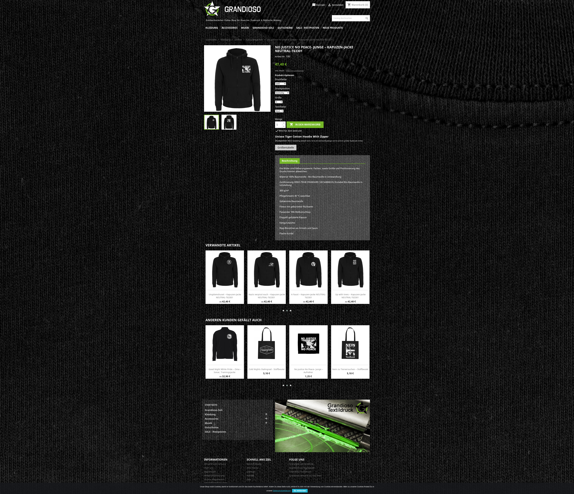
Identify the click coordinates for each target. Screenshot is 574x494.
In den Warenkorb (305, 124)
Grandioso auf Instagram (302, 467)
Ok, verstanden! (300, 491)
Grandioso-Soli (263, 27)
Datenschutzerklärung (282, 491)
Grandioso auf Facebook (301, 463)
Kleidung (212, 27)
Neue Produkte (333, 27)
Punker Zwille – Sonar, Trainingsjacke (266, 369)
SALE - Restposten (307, 27)
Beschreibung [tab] (289, 160)
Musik (245, 27)
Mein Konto (252, 467)
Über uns (208, 467)
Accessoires (230, 27)
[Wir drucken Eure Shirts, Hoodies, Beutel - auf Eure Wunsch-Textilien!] (322, 425)
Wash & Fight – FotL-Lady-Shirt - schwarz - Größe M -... (350, 371)
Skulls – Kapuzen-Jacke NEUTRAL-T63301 (266, 296)
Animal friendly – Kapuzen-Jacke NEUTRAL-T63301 (350, 296)
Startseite (211, 404)
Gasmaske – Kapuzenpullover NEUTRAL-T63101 (308, 371)
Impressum (210, 471)
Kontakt (318, 5)
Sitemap (251, 471)
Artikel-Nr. (280, 56)
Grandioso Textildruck (300, 471)
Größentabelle (286, 147)
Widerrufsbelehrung (214, 475)
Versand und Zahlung (215, 463)
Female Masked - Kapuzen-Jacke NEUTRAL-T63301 (309, 296)
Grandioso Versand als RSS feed (305, 475)
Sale (249, 479)
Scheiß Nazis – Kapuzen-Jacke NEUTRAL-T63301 (225, 296)
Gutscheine (285, 27)
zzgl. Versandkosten (295, 70)
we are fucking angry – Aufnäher (224, 369)
